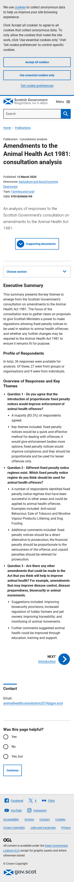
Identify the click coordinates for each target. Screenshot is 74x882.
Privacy (66, 827)
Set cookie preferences (37, 86)
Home (7, 127)
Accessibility (11, 819)
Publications (23, 127)
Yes (14, 737)
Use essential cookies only (37, 75)
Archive (29, 819)
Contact (44, 819)
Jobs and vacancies (43, 827)
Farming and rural (22, 191)
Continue (12, 770)
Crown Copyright (14, 827)
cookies (20, 7)
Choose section (17, 271)
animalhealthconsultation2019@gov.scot (33, 703)
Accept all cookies (37, 62)
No (14, 747)
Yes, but (17, 756)
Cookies (60, 819)
